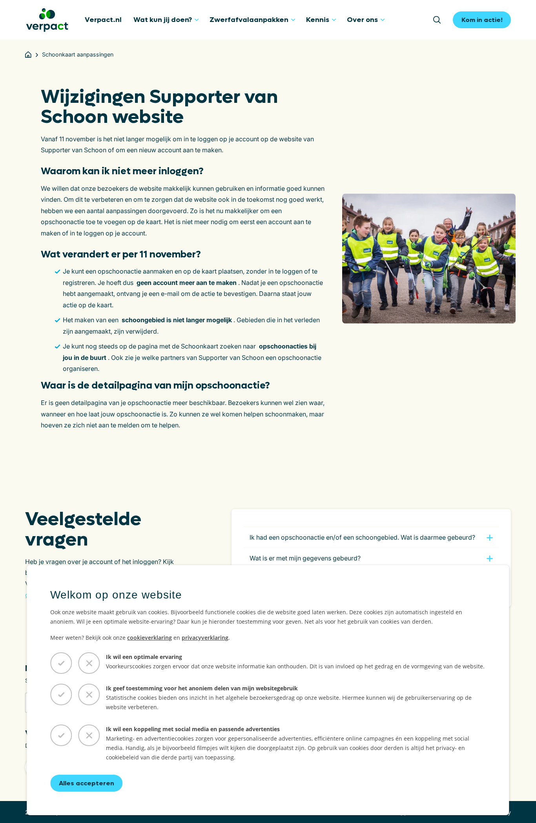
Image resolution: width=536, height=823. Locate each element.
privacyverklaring (205, 637)
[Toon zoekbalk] (439, 20)
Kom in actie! (482, 20)
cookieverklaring (149, 637)
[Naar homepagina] (47, 20)
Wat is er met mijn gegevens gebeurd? (305, 558)
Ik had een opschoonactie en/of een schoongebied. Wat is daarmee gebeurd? (362, 537)
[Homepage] (28, 54)
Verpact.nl (103, 19)
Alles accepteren (86, 783)
